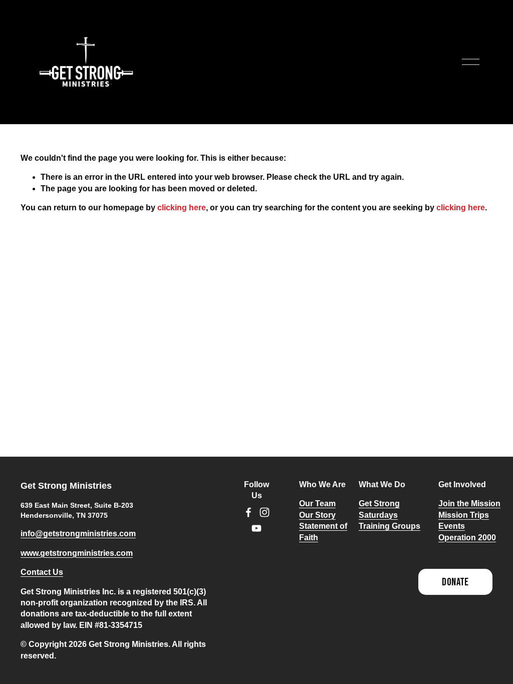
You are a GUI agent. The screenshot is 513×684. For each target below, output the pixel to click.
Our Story (317, 515)
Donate (455, 582)
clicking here (181, 207)
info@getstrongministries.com (78, 533)
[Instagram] (265, 512)
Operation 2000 (467, 537)
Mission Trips (463, 515)
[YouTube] (256, 528)
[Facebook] (248, 512)
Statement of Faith (323, 531)
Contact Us (42, 572)
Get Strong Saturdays (379, 509)
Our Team (317, 503)
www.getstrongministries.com (77, 553)
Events (451, 526)
